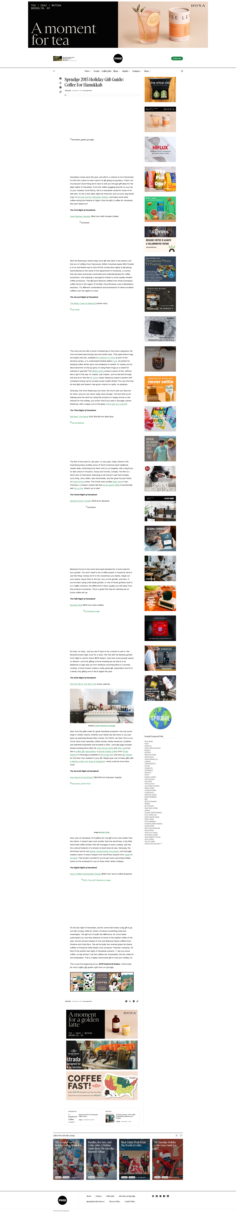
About (89, 1196)
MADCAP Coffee (150, 795)
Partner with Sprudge (152, 843)
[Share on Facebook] (60, 78)
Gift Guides (68, 90)
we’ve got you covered (116, 404)
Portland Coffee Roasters (153, 823)
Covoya (147, 766)
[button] (54, 71)
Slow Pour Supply (151, 832)
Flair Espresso (150, 779)
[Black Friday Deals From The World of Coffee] (134, 1159)
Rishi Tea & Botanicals (152, 828)
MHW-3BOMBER (151, 797)
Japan (127, 855)
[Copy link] (60, 92)
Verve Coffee (149, 839)
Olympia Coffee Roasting (153, 812)
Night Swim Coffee (151, 808)
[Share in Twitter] (60, 83)
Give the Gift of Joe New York (83, 684)
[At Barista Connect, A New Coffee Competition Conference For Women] (120, 1117)
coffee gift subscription (86, 751)
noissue (147, 810)
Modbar (147, 803)
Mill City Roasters (151, 801)
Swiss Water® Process (152, 837)
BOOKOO (148, 752)
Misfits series (98, 371)
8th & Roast (149, 741)
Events (118, 1121)
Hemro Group (149, 783)
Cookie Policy (130, 1201)
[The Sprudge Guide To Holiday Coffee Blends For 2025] (68, 1159)
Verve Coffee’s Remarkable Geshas (85, 874)
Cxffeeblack (149, 770)
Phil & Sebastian (150, 821)
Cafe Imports (149, 757)
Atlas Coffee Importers (153, 748)
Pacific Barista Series (152, 817)
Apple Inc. (148, 746)
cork (115, 361)
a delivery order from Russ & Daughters (87, 761)
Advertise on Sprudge (127, 1196)
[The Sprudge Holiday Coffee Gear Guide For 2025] (167, 1159)
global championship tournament (104, 851)
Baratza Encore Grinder (80, 501)
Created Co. (149, 768)
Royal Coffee (149, 830)
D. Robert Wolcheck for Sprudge (104, 726)
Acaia (146, 743)
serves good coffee (111, 485)
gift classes (127, 755)
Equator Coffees (150, 777)
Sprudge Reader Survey (96, 1201)
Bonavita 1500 (76, 605)
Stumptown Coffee (151, 835)
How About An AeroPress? (82, 777)
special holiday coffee (107, 751)
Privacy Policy (114, 1201)
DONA (147, 775)
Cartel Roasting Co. (151, 759)
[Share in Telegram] (60, 87)
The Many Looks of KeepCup (83, 303)
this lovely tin (106, 755)
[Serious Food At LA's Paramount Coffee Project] (83, 1117)
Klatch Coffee (149, 788)
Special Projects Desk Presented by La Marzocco (68, 59)
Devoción (148, 772)
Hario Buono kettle (105, 748)
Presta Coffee (149, 826)
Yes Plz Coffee (150, 841)
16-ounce (94, 378)
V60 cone (122, 748)
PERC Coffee (149, 819)
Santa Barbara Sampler (80, 216)
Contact (99, 1196)
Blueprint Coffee (150, 755)
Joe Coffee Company (152, 786)
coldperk (148, 761)
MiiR (146, 799)
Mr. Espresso (149, 806)
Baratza (147, 750)
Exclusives (58, 1177)
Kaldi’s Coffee (105, 832)
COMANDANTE (150, 763)
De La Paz (78, 488)
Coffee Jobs (110, 1196)
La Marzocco (149, 792)
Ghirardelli (148, 781)
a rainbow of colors (106, 358)
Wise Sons (117, 482)
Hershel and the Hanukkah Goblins (92, 197)
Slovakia (73, 858)
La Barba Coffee (150, 790)
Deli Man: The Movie (79, 417)
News (80, 1119)
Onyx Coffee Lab (150, 815)
